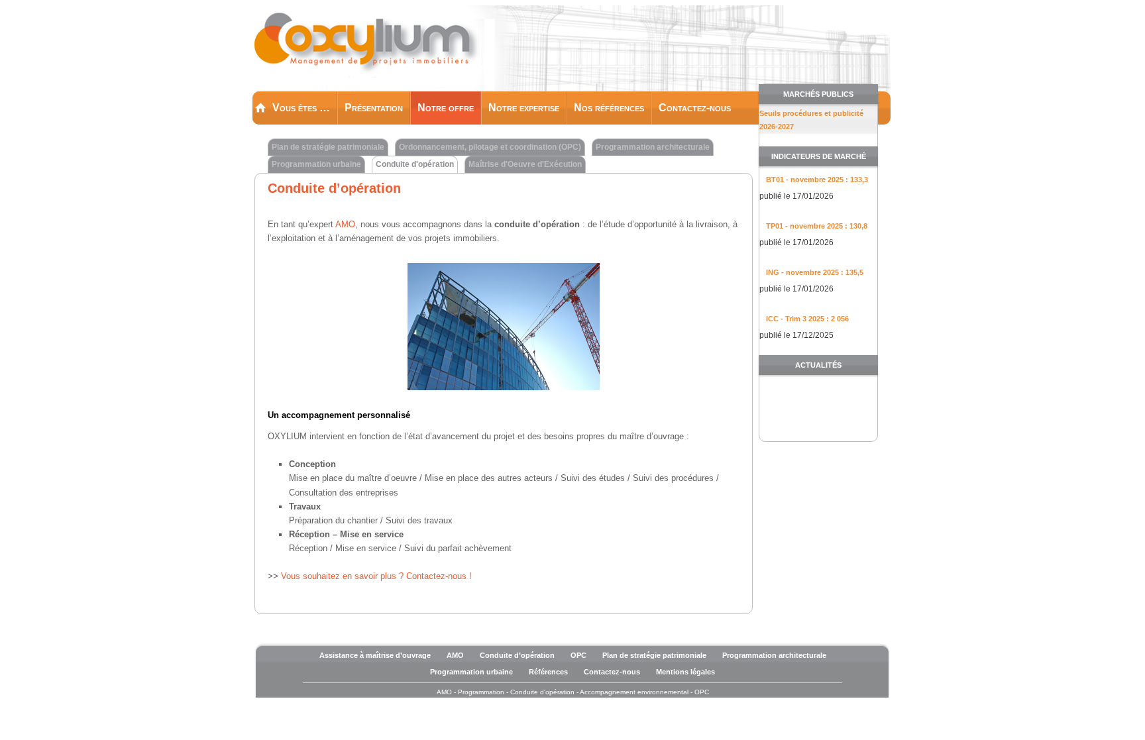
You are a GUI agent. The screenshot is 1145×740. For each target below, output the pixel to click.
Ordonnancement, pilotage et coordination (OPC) (490, 147)
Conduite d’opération (517, 655)
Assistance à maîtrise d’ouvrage (375, 655)
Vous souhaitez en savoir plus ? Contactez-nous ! (376, 576)
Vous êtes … (301, 107)
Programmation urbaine (316, 164)
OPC (578, 655)
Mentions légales (685, 672)
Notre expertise (523, 107)
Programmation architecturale (653, 147)
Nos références (609, 107)
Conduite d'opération (415, 164)
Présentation (374, 107)
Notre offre (445, 107)
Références (548, 672)
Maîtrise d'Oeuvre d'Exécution (525, 164)
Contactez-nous (695, 107)
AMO (345, 224)
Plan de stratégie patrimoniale (328, 147)
